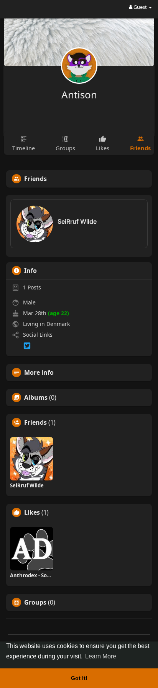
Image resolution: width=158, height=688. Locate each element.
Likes (32, 512)
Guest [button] (140, 6)
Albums (36, 397)
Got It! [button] (79, 678)
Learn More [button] (100, 656)
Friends (35, 422)
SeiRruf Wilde (77, 221)
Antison (79, 94)
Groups (35, 602)
